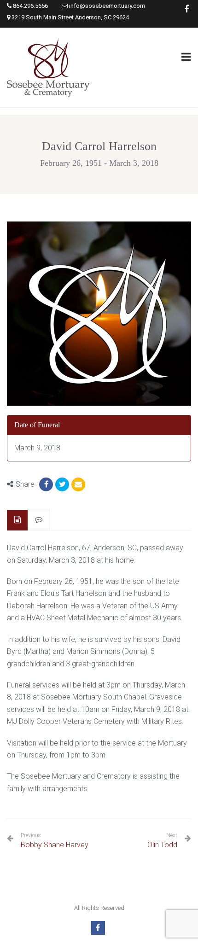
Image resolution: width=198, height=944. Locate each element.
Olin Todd (162, 844)
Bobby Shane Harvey (54, 840)
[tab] (17, 520)
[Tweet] (62, 484)
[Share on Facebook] (46, 484)
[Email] (78, 484)
